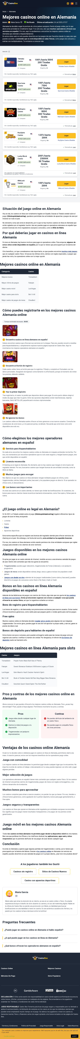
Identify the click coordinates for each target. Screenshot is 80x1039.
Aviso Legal (60, 1026)
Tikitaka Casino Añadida (66, 66)
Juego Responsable (46, 1026)
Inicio (4, 12)
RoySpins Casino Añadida (66, 140)
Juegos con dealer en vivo (14, 578)
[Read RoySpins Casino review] (10, 136)
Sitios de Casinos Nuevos (54, 871)
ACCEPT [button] (74, 1036)
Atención (5, 51)
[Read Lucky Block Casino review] (10, 159)
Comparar (22, 68)
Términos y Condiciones (10, 1026)
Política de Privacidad (28, 1026)
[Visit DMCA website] (61, 990)
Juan (74, 126)
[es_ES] (72, 3)
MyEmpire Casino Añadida (66, 117)
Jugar (66, 62)
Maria (74, 74)
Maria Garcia (15, 22)
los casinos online (44, 851)
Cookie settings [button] (9, 1036)
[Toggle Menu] (76, 3)
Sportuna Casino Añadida (66, 91)
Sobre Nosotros (73, 1026)
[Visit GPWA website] (49, 990)
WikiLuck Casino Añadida (66, 188)
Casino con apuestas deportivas (40, 880)
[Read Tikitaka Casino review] (10, 62)
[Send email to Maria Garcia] (21, 22)
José (74, 173)
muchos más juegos (69, 251)
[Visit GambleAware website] (31, 990)
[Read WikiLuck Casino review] (10, 184)
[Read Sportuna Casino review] (10, 86)
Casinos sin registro (23, 871)
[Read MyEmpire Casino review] (10, 112)
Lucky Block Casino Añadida (66, 164)
